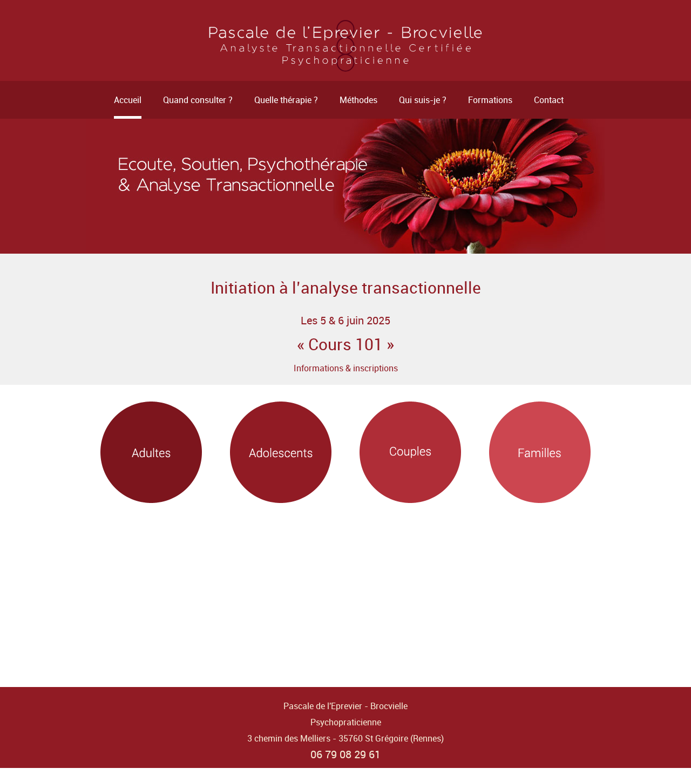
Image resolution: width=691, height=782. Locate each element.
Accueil (127, 100)
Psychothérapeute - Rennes (345, 46)
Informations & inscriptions (346, 368)
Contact (549, 100)
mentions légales (345, 772)
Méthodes (358, 100)
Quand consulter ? (198, 100)
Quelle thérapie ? (286, 100)
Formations (490, 100)
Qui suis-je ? (422, 100)
